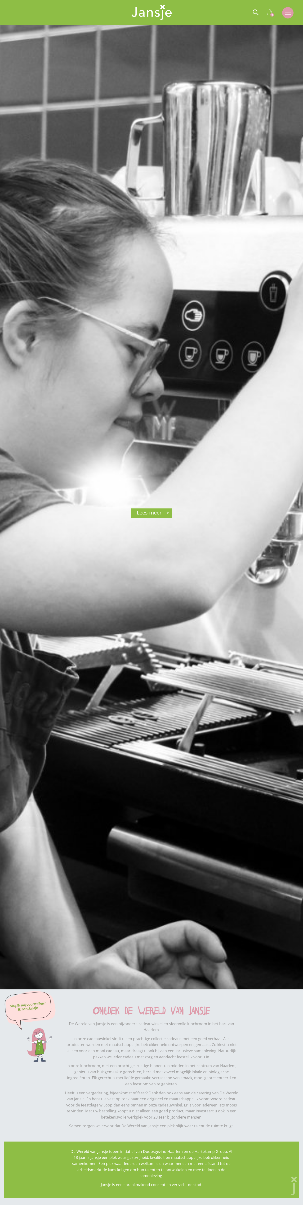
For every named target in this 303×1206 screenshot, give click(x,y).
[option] (151, 507)
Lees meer (149, 512)
